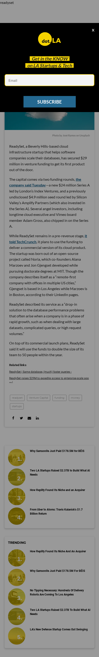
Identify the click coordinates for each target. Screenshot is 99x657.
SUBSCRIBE (49, 101)
